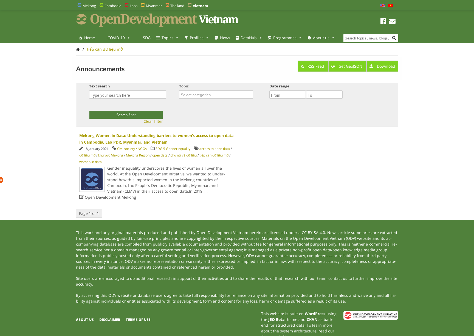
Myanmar (154, 5)
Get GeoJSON (350, 66)
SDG (147, 37)
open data (160, 155)
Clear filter (153, 121)
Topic (184, 86)
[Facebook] (383, 21)
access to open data (214, 148)
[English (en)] (382, 5)
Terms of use (138, 319)
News (225, 37)
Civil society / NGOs (132, 148)
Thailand (177, 5)
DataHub (249, 37)
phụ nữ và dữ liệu (183, 155)
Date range (279, 86)
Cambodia (113, 5)
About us (321, 37)
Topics (167, 37)
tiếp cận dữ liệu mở (105, 49)
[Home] (78, 49)
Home (89, 37)
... (206, 191)
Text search (99, 86)
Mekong (89, 5)
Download (385, 66)
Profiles (197, 37)
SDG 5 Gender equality (173, 148)
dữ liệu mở (87, 155)
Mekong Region (137, 155)
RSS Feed (315, 66)
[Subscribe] (392, 21)
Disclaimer (109, 319)
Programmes (285, 37)
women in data (90, 162)
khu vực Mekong (110, 155)
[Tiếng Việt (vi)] (390, 5)
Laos (133, 5)
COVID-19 (116, 37)
